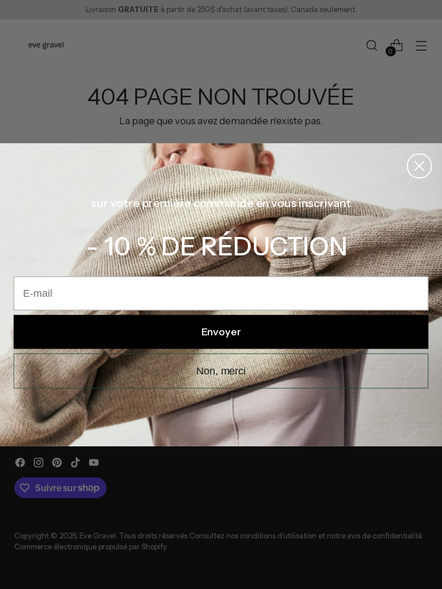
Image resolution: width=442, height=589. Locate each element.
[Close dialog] (419, 165)
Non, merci (221, 371)
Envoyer (221, 332)
